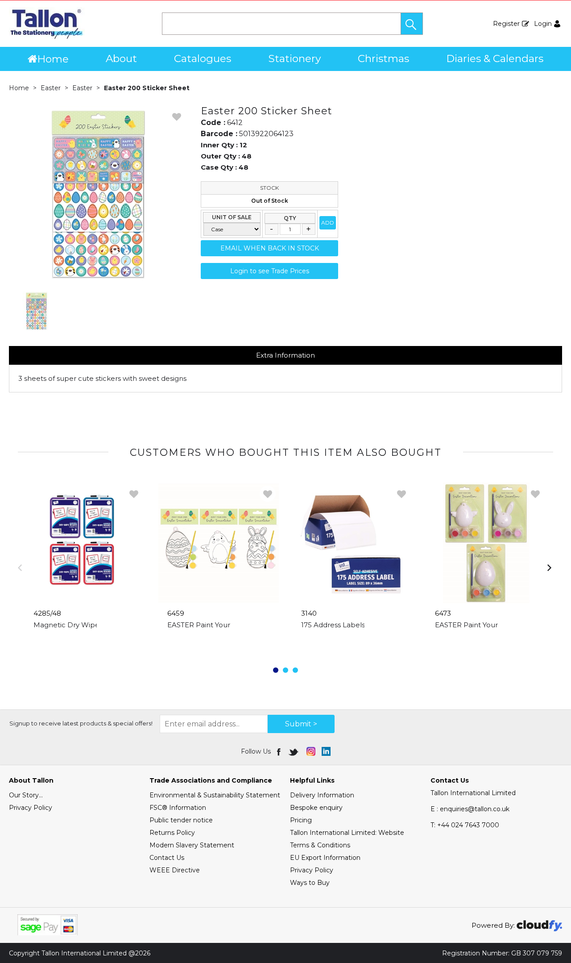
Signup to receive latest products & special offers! (81, 723)
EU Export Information (325, 858)
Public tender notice (181, 820)
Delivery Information (322, 795)
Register (506, 24)
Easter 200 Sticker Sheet (147, 88)
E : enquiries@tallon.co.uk (469, 809)
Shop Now (85, 643)
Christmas (383, 58)
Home (53, 59)
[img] (279, 751)
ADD (327, 222)
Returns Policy (172, 833)
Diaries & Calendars (494, 58)
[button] (412, 24)
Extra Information (285, 355)
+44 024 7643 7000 (464, 825)
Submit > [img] (301, 724)
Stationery (295, 58)
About (121, 58)
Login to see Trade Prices (269, 271)
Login (543, 24)
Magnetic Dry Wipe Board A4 (83, 625)
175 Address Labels (333, 625)
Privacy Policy (30, 808)
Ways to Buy (310, 883)
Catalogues (202, 58)
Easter (51, 88)
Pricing (301, 820)
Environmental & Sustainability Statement (214, 795)
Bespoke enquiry (316, 808)
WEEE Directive (174, 870)
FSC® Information (177, 808)
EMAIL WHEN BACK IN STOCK (269, 248)
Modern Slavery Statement (191, 845)
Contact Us (166, 858)
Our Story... (26, 795)
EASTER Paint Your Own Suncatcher (228, 625)
